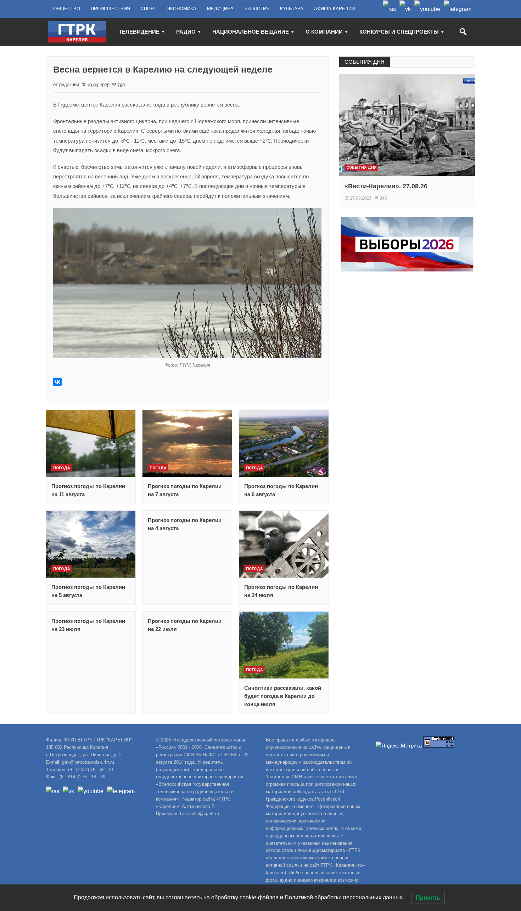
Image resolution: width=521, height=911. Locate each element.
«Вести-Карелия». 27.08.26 (385, 186)
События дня (361, 167)
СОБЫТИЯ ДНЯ (364, 62)
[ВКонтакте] (57, 382)
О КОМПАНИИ (324, 32)
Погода (61, 468)
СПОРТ (148, 8)
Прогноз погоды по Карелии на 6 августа (281, 490)
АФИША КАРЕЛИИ (334, 8)
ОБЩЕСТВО (66, 8)
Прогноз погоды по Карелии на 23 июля (88, 625)
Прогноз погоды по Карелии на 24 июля (281, 591)
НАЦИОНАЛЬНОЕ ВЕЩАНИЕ (250, 32)
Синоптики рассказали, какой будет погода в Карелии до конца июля (282, 696)
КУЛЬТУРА (291, 8)
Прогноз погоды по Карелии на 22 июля (185, 625)
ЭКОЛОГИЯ (256, 8)
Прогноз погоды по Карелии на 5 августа (88, 591)
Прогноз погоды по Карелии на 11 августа (88, 490)
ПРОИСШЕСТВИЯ (110, 8)
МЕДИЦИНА (220, 8)
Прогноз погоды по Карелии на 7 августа (185, 490)
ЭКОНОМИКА (181, 8)
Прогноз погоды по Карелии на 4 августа (185, 524)
